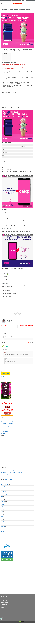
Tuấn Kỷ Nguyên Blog (3, 472)
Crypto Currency (3, 486)
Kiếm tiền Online (3, 501)
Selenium (2, 511)
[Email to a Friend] (17, 314)
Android (4, 214)
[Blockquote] (12, 339)
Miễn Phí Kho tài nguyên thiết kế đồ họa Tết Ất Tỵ (7, 421)
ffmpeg (2, 496)
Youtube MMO (2, 531)
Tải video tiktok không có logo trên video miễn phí (13, 470)
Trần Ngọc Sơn (10, 353)
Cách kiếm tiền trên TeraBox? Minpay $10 (6, 425)
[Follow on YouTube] (24, 0)
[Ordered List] (10, 339)
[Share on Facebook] (14, 314)
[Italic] (6, 339)
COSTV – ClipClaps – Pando (4, 484)
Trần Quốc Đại (2, 474)
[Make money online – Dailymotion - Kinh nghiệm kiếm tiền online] (17, 3)
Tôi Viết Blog (2, 615)
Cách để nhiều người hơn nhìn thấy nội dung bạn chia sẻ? (8, 423)
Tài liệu (2, 514)
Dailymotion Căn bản (3, 491)
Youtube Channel (3, 433)
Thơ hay (2, 519)
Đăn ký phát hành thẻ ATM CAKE (6, 59)
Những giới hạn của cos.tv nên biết (9, 479)
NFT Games (2, 506)
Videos (2, 524)
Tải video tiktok (3, 470)
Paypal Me (2, 376)
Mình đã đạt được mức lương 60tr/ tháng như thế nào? (15, 472)
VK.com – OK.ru (3, 526)
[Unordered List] (11, 339)
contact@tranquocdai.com (12, 0)
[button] (1, 3)
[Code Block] (13, 339)
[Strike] (8, 339)
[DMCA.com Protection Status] (21, 621)
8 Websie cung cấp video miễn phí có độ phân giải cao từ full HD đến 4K (10, 426)
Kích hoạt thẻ (4, 60)
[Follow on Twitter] (21, 0)
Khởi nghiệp (2, 499)
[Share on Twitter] (16, 314)
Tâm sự (2, 516)
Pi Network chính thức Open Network (6, 420)
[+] (17, 339)
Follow (17, 0)
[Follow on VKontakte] (25, 0)
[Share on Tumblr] (20, 314)
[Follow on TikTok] (20, 0)
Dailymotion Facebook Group (5, 431)
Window (2, 529)
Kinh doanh (2, 504)
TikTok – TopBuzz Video (4, 521)
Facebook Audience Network (4, 494)
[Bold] (5, 339)
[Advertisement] (17, 100)
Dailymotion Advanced (4, 489)
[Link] (14, 339)
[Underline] (7, 339)
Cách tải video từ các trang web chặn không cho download (14, 474)
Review (2, 509)
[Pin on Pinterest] (19, 314)
